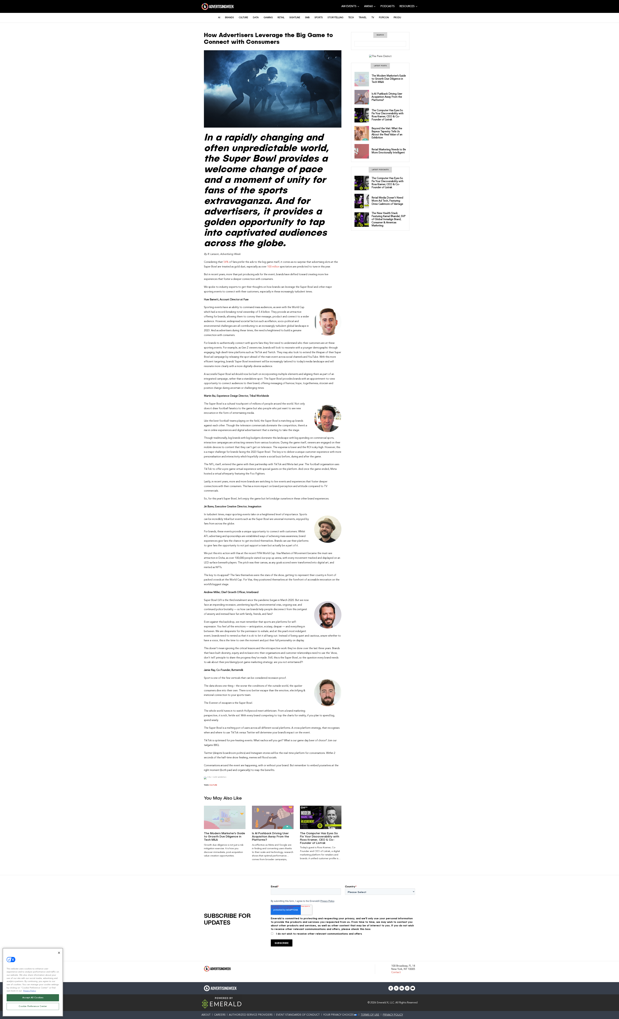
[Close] (59, 952)
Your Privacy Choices (338, 1015)
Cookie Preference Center (33, 1006)
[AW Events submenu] (358, 6)
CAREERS (220, 1015)
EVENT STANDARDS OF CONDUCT (298, 1015)
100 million (273, 267)
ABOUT (206, 1015)
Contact (396, 972)
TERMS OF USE (370, 1015)
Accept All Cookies (32, 998)
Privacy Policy (327, 901)
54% (226, 262)
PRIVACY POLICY (393, 1015)
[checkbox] (343, 933)
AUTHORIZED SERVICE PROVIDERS (251, 1015)
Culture (213, 785)
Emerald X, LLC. (386, 1002)
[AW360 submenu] (375, 6)
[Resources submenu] (417, 6)
